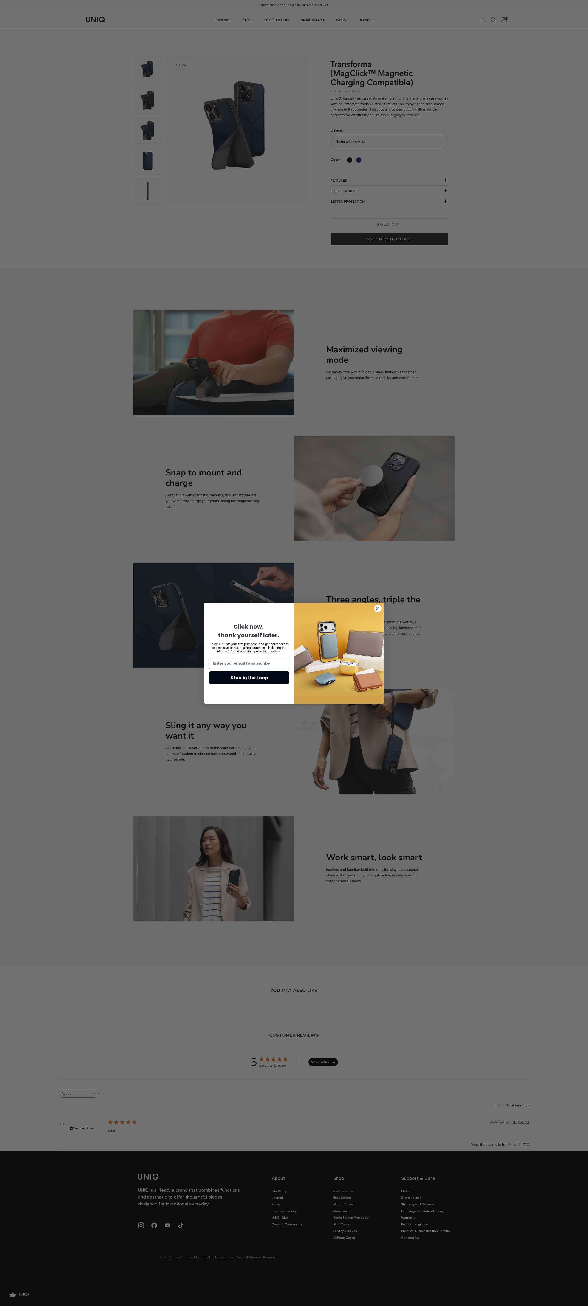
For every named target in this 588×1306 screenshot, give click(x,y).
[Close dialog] (378, 608)
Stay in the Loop (249, 677)
